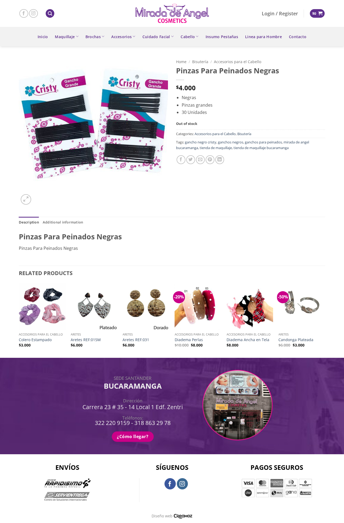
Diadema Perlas (189, 339)
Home (181, 61)
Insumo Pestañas (222, 36)
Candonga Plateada (295, 339)
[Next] (325, 320)
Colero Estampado (35, 339)
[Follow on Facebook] (23, 13)
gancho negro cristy (200, 142)
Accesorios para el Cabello (237, 61)
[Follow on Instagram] (33, 13)
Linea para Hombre (263, 36)
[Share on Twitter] (190, 159)
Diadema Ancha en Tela (248, 339)
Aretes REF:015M (86, 339)
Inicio (43, 36)
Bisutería (200, 61)
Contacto (297, 36)
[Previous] (19, 320)
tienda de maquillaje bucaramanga (261, 147)
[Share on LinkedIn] (219, 159)
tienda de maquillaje (216, 147)
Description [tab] (29, 222)
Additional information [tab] (63, 222)
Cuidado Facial (156, 36)
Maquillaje (65, 36)
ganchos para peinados (263, 142)
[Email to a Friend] (200, 159)
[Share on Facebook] (181, 159)
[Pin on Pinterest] (210, 159)
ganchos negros (230, 142)
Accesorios (121, 36)
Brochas (93, 36)
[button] (50, 13)
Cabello (188, 36)
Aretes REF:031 (136, 339)
